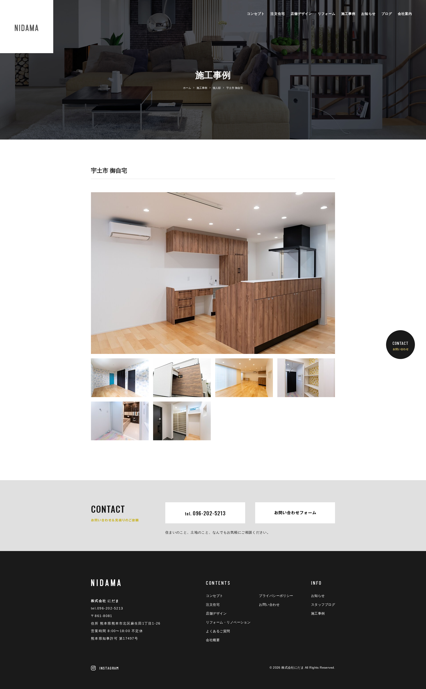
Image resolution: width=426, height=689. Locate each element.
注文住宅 (277, 14)
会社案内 (405, 14)
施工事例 (348, 14)
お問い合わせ (269, 604)
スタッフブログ (323, 604)
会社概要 (213, 640)
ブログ (386, 14)
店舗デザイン (301, 14)
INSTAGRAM (109, 668)
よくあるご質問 (218, 631)
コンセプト (256, 14)
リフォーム (326, 14)
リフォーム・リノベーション (228, 622)
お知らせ (368, 14)
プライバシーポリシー (276, 596)
